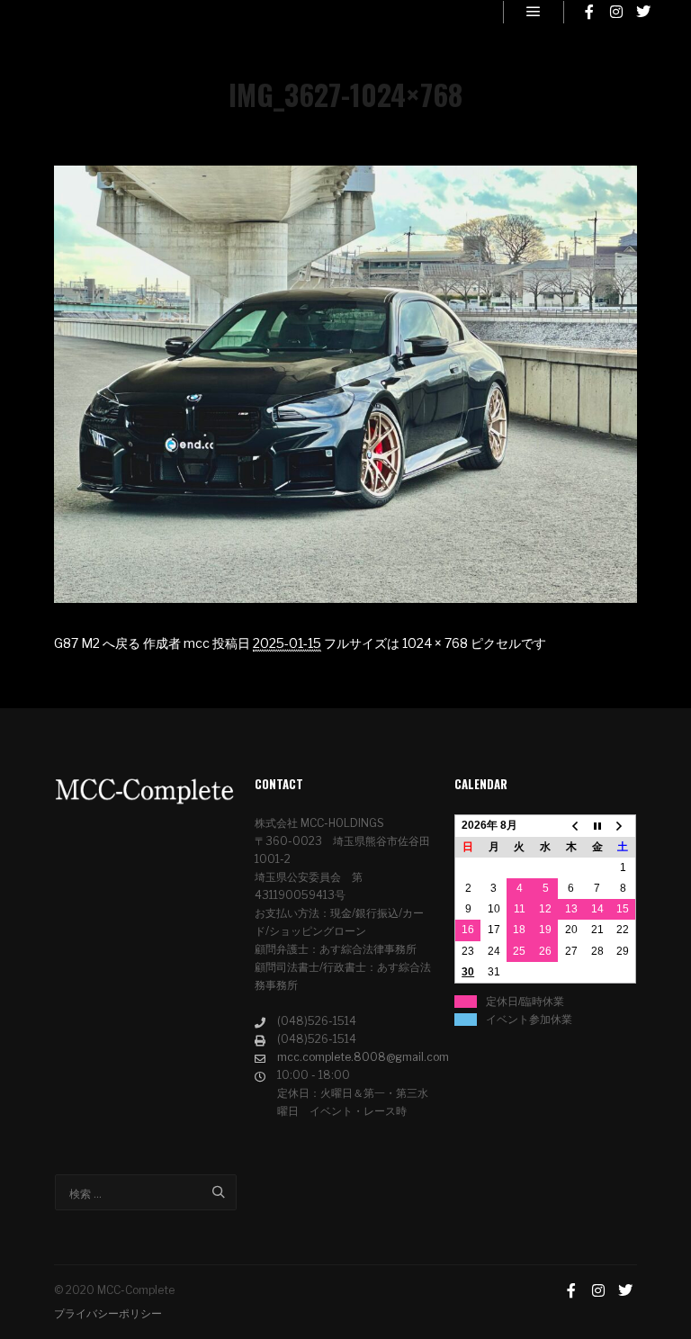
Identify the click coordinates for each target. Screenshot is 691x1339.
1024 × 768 (435, 643)
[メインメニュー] (533, 11)
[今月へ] (597, 826)
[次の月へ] (623, 826)
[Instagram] (616, 11)
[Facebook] (589, 11)
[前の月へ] (571, 826)
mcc (197, 643)
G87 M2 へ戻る (97, 643)
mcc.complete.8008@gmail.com (356, 1057)
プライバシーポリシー (108, 1313)
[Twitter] (643, 11)
